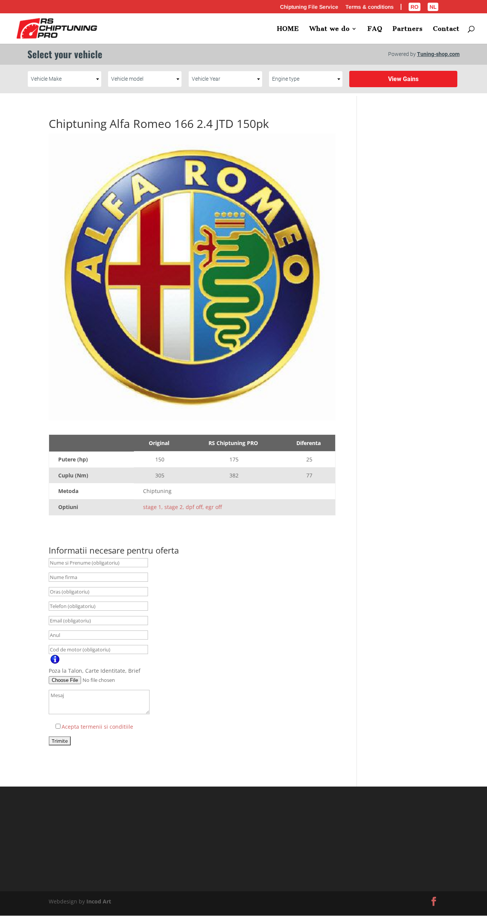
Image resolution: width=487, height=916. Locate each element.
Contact (446, 29)
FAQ (375, 29)
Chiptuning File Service (309, 7)
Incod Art (98, 901)
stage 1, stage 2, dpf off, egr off (182, 507)
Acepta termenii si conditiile (97, 726)
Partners (408, 29)
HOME (288, 29)
